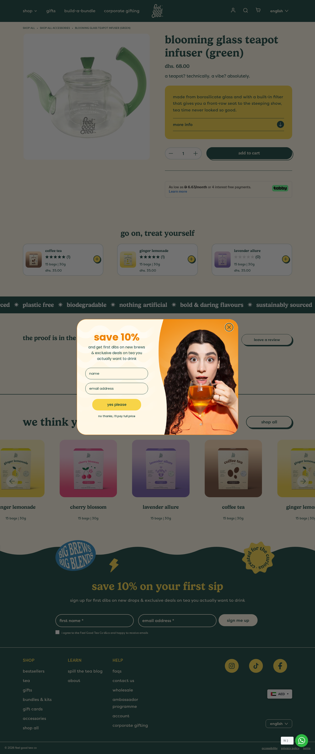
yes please (116, 404)
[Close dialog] (229, 327)
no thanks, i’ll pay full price (116, 416)
